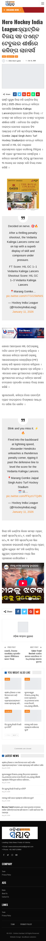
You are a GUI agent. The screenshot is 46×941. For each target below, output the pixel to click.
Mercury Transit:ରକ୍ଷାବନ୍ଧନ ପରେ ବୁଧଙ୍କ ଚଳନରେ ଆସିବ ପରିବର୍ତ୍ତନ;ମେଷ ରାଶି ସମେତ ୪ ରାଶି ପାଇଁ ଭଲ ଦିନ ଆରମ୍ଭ (22, 809)
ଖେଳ (4, 56)
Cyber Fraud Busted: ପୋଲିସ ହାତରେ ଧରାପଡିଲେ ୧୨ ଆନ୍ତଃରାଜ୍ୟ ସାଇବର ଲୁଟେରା (33, 656)
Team (3, 871)
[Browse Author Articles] (23, 627)
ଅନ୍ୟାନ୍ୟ (8, 711)
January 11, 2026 (23, 311)
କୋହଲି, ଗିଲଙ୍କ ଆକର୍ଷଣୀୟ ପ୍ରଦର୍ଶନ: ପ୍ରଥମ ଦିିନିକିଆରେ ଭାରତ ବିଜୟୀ (12, 654)
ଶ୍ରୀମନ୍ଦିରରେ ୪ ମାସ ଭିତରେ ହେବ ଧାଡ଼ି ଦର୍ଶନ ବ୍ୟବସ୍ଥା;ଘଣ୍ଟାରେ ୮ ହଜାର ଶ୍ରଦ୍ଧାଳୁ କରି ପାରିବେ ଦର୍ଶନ (22, 763)
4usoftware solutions (29, 937)
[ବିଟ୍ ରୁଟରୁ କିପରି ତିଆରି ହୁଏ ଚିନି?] (13, 716)
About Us (5, 893)
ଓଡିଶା (7, 679)
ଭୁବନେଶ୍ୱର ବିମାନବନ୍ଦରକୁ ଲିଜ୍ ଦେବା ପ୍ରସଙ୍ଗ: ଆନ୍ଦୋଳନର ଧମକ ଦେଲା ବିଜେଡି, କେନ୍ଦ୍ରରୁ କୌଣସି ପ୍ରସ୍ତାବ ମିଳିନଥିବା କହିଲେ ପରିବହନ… (21, 777)
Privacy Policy (6, 874)
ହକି (16, 56)
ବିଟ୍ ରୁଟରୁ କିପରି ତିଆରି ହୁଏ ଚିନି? (14, 788)
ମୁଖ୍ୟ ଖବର (10, 56)
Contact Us (5, 896)
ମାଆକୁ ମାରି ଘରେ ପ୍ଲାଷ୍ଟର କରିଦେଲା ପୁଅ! (17, 797)
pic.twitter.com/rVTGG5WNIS (24, 296)
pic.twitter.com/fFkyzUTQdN (24, 496)
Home (3, 890)
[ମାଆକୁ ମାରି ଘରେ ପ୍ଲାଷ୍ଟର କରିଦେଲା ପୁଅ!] (33, 716)
